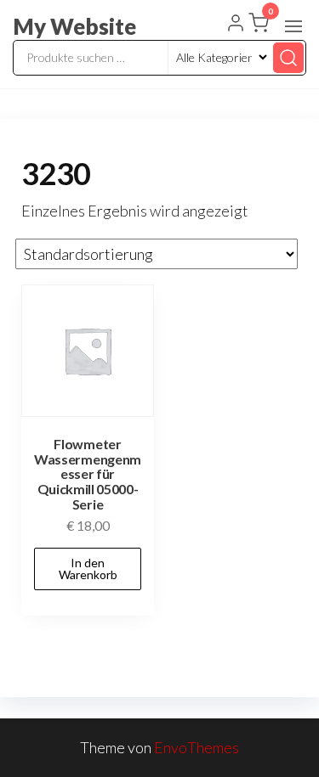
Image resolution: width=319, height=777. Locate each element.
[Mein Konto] (235, 24)
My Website (74, 26)
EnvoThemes (196, 747)
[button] (293, 26)
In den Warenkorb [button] (88, 568)
